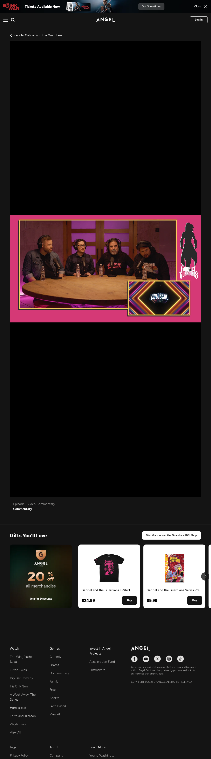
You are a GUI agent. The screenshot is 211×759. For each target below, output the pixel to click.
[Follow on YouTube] (146, 659)
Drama (54, 665)
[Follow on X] (157, 659)
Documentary (59, 673)
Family (54, 681)
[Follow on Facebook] (134, 659)
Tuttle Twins (18, 670)
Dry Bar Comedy (21, 678)
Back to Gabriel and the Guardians (37, 35)
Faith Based (58, 706)
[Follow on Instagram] (169, 659)
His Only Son (19, 686)
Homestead (18, 708)
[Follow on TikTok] (180, 659)
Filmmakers (97, 670)
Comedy (55, 657)
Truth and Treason (23, 716)
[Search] (13, 20)
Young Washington (102, 755)
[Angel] (105, 19)
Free (53, 690)
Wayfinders (18, 724)
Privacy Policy (19, 755)
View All (15, 732)
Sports (54, 698)
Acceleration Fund (102, 662)
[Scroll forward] (205, 576)
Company (56, 755)
